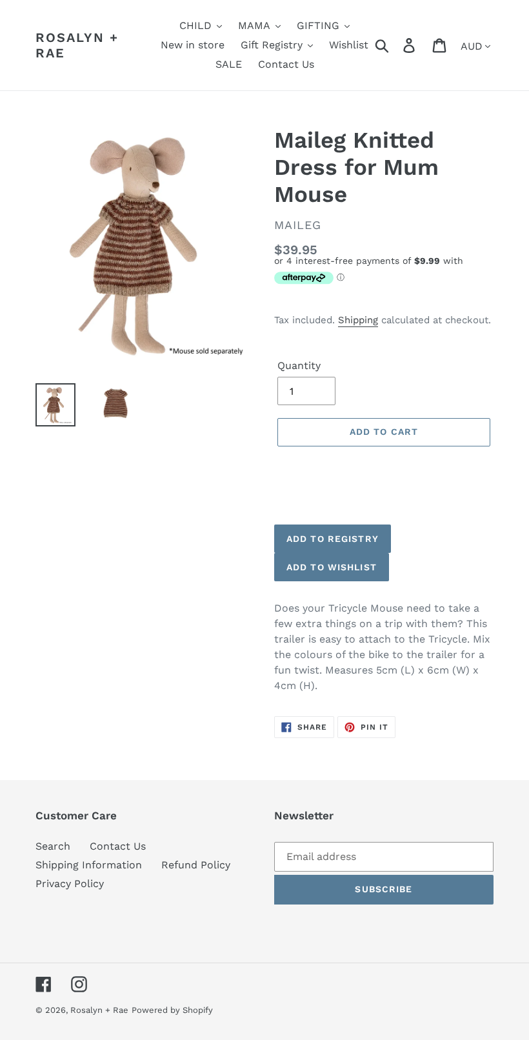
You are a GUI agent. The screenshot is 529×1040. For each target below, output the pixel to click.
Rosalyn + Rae (77, 45)
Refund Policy (195, 865)
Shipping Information (88, 865)
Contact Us (118, 846)
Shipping (358, 320)
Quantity (299, 365)
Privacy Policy (69, 883)
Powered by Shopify (172, 1010)
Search (52, 846)
